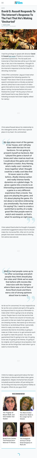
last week (12, 56)
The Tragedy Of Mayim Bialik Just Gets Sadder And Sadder (9, 416)
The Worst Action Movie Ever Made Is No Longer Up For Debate (26, 416)
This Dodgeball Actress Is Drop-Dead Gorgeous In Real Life (26, 442)
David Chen (6, 24)
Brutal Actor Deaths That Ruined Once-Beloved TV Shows (9, 441)
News (3, 8)
